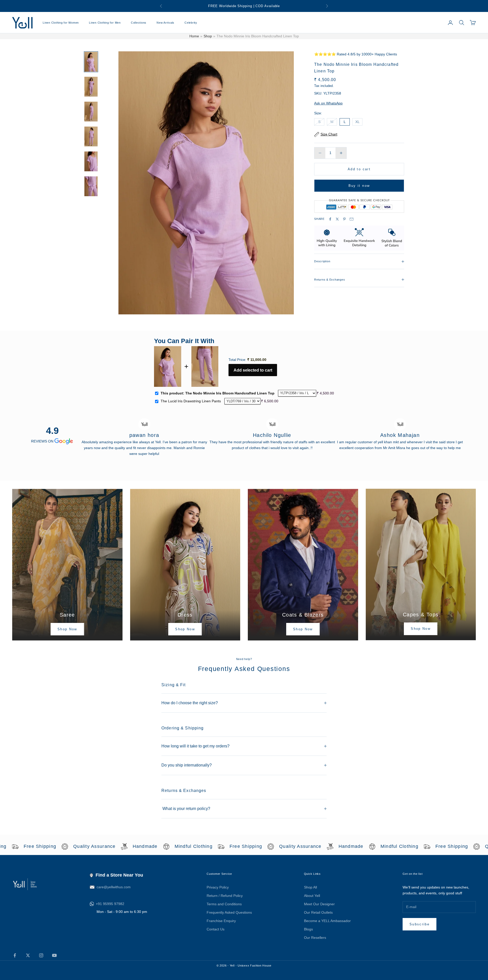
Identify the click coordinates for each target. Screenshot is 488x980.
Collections (138, 22)
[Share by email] (351, 219)
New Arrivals (165, 22)
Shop (208, 36)
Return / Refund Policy (225, 896)
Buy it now (359, 186)
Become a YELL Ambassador (327, 921)
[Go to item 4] (91, 136)
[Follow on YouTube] (54, 955)
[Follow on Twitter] (27, 955)
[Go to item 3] (91, 111)
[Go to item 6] (91, 186)
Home (194, 36)
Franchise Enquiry (221, 921)
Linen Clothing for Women (61, 22)
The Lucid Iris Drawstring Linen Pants (191, 401)
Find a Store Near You (119, 875)
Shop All (310, 887)
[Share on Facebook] (330, 219)
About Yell (312, 896)
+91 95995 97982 (110, 904)
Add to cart (359, 169)
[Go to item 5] (91, 161)
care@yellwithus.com (114, 887)
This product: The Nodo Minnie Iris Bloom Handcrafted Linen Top (217, 393)
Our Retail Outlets (318, 912)
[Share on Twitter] (337, 219)
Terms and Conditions (224, 904)
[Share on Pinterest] (344, 219)
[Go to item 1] (91, 61)
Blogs (308, 929)
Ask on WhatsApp (328, 103)
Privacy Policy (218, 887)
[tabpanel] (144, 434)
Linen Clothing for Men (105, 22)
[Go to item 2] (91, 86)
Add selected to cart (253, 370)
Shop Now (67, 629)
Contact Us (215, 929)
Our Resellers (315, 938)
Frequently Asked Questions (229, 912)
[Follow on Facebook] (14, 955)
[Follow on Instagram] (41, 955)
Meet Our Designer (319, 904)
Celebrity (191, 22)
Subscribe (419, 924)
